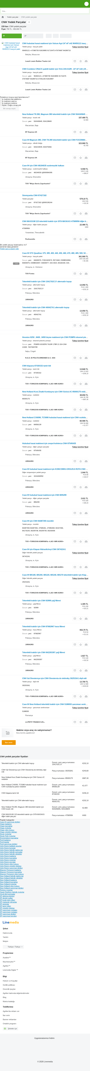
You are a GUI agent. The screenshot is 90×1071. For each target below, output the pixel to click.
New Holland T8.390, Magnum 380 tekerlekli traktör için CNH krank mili (23, 808)
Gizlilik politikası (9, 985)
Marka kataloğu (9, 1001)
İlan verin (8, 742)
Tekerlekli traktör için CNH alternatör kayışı (18, 763)
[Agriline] (2, 17)
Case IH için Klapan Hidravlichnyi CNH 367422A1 (44, 549)
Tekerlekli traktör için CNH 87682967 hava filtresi (43, 627)
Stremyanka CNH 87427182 (34, 195)
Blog (4, 997)
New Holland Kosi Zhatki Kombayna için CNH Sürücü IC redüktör (23, 778)
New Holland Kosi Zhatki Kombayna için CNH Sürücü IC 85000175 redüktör (55, 392)
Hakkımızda (7, 933)
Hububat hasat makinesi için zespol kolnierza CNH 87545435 (49, 443)
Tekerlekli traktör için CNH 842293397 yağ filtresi (43, 652)
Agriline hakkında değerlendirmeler (16, 993)
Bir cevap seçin (9, 108)
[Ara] (86, 11)
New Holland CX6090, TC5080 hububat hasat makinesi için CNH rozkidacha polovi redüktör (24, 786)
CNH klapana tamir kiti (10, 793)
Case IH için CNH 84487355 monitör (38, 521)
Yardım (5, 937)
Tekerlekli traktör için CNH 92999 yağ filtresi (41, 601)
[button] (86, 4)
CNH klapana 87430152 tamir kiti (36, 366)
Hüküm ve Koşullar (10, 981)
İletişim (5, 941)
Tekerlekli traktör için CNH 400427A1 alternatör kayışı (45, 307)
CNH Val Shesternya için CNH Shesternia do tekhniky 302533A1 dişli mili (54, 678)
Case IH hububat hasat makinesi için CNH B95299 (44, 495)
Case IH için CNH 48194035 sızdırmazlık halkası (43, 166)
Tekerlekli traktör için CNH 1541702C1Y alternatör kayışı (47, 282)
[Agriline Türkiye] (15, 4)
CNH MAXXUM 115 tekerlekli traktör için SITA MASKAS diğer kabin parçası (23, 815)
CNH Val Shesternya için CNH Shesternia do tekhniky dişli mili (24, 771)
